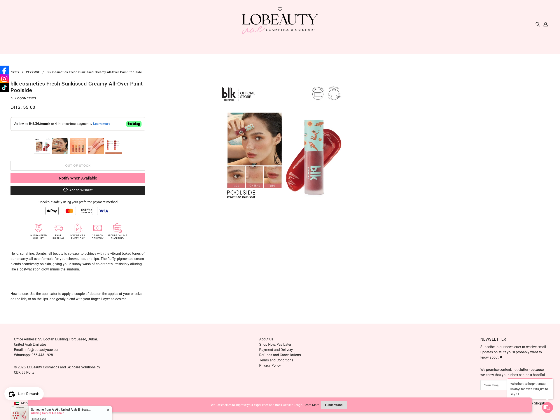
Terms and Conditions (276, 360)
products (33, 71)
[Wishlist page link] (280, 9)
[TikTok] (4, 87)
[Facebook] (4, 70)
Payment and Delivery (276, 350)
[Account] (546, 24)
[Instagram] (4, 78)
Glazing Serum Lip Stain (47, 403)
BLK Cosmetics (23, 98)
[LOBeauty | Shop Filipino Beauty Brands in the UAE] (280, 24)
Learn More (311, 405)
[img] (538, 24)
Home (14, 71)
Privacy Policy (270, 365)
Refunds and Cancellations (280, 355)
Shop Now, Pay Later (275, 344)
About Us (266, 339)
